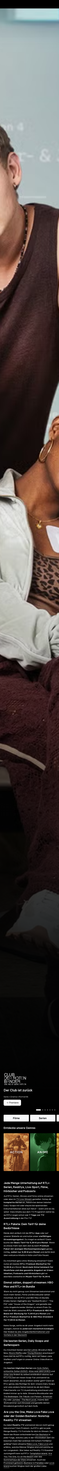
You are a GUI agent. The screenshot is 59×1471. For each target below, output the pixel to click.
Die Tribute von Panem (30, 1402)
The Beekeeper (11, 1402)
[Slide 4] (47, 1115)
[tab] (7, 10)
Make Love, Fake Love (37, 1449)
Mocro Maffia (15, 1358)
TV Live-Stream (24, 1204)
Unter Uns (8, 1380)
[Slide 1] (38, 1115)
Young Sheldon (34, 1358)
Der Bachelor (41, 1440)
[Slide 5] (50, 1115)
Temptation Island (38, 1459)
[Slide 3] (45, 1115)
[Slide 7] (54, 1115)
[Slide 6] (52, 1115)
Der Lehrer (32, 1355)
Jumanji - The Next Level (24, 1405)
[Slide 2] (42, 1115)
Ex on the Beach (25, 1462)
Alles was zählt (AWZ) (40, 1376)
